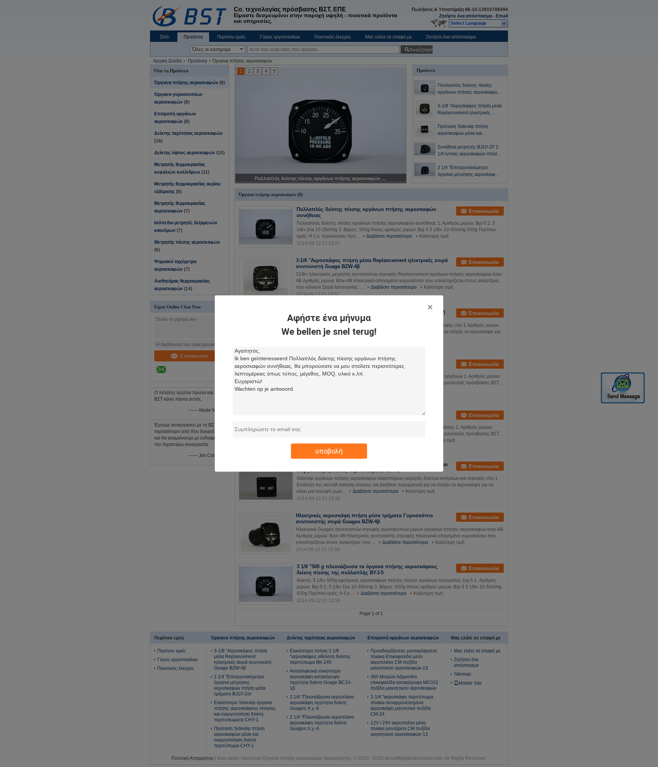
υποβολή (329, 451)
